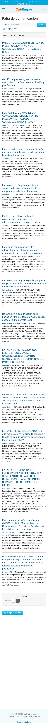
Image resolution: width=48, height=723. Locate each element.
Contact (28, 4)
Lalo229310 (6, 488)
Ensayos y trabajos (24, 722)
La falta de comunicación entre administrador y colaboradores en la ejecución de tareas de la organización (22, 250)
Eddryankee (6, 365)
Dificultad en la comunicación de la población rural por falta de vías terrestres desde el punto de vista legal (24, 317)
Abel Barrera (7, 323)
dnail (4, 256)
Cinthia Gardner (8, 89)
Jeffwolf (5, 226)
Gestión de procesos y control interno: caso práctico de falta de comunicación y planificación (23, 82)
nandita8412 (6, 195)
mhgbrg (5, 443)
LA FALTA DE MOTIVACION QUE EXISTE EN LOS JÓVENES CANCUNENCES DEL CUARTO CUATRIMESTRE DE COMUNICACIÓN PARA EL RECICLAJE (22, 356)
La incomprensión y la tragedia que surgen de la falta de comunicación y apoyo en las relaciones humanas (21, 188)
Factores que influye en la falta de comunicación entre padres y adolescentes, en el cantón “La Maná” (21, 219)
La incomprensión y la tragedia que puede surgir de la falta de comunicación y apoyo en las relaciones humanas (24, 283)
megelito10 (6, 407)
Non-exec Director (28, 2)
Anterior (8, 601)
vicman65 (6, 159)
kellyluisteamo (7, 290)
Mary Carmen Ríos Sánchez (13, 125)
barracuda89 (7, 572)
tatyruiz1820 (7, 55)
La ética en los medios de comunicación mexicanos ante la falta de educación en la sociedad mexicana (23, 152)
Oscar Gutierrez (8, 533)
